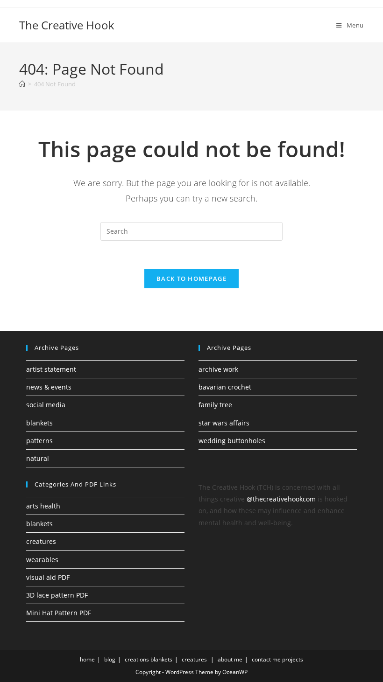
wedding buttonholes (232, 440)
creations (137, 659)
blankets (39, 422)
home (87, 659)
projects (292, 659)
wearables (42, 559)
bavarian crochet (225, 387)
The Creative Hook (66, 25)
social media (45, 404)
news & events (48, 387)
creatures (41, 541)
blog (109, 659)
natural (37, 458)
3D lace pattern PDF (57, 595)
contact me (266, 659)
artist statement (51, 369)
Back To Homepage (191, 278)
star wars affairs (224, 422)
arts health (43, 505)
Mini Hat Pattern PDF (58, 612)
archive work (218, 369)
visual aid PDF (48, 577)
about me (230, 659)
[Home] (22, 84)
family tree (215, 404)
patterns (39, 440)
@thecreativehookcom (281, 498)
